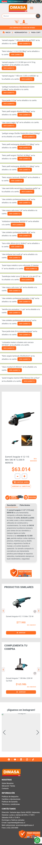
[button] (21, 632)
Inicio (8, 32)
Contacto (5, 788)
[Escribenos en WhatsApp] (37, 840)
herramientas (20, 32)
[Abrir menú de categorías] (31, 8)
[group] (21, 732)
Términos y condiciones (11, 804)
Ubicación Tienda (8, 786)
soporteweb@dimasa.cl (16, 823)
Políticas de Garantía (10, 802)
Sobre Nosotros (7, 783)
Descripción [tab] (11, 505)
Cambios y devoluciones (11, 799)
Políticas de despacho (10, 797)
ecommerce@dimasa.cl (25, 825)
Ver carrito (24, 43)
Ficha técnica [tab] (25, 505)
